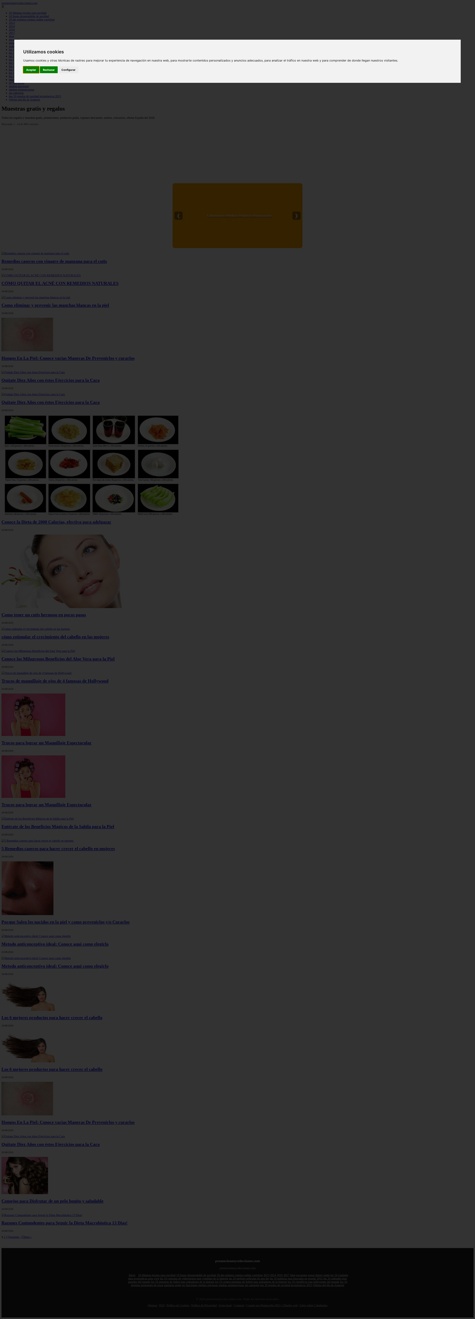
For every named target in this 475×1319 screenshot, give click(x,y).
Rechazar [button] (49, 69)
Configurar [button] (68, 69)
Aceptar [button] (31, 69)
